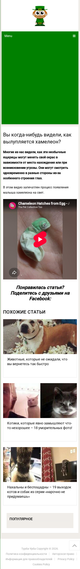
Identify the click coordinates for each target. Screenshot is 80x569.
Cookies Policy (41, 564)
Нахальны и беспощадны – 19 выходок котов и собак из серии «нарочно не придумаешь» (39, 491)
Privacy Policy (66, 559)
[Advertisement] (40, 82)
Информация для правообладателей (29, 559)
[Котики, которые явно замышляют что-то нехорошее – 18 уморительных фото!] (40, 400)
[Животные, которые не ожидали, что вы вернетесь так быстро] (40, 336)
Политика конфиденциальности (26, 553)
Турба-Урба (28, 548)
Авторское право (63, 553)
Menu (8, 36)
